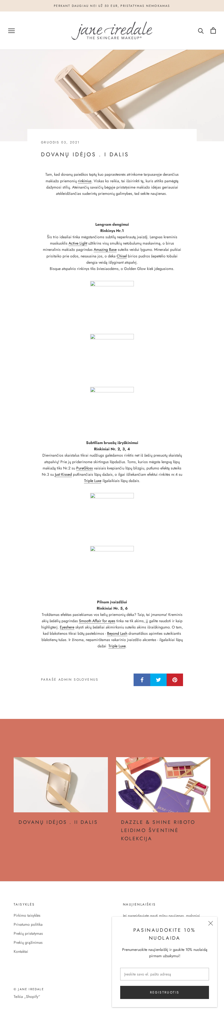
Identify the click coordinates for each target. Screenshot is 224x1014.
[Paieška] (201, 30)
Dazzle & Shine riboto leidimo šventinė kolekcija (158, 830)
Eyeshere (67, 627)
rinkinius (85, 181)
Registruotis (164, 992)
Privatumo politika (28, 924)
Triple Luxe (92, 480)
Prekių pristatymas (28, 933)
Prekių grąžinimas (28, 942)
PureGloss (84, 468)
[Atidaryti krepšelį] (213, 30)
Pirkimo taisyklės (27, 915)
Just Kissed (63, 474)
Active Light (78, 243)
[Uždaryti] (210, 923)
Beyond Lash (117, 633)
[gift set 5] (112, 515)
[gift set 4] (112, 409)
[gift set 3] (112, 356)
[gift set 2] (112, 303)
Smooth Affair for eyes (97, 621)
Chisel (122, 256)
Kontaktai (21, 951)
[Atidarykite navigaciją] (11, 30)
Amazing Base (105, 249)
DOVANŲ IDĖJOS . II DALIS (58, 822)
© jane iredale (29, 989)
